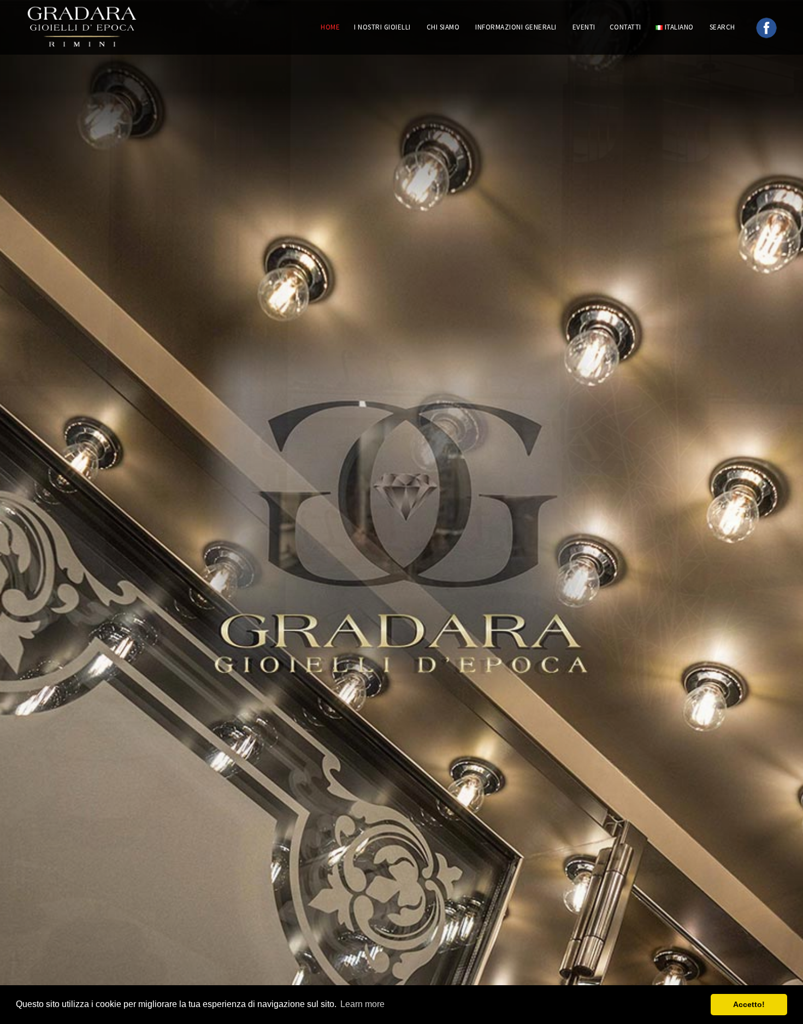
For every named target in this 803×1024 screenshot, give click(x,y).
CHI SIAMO (443, 27)
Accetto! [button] (749, 1004)
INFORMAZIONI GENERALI (516, 27)
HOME (330, 27)
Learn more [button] (362, 1004)
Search (723, 27)
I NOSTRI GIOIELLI (382, 27)
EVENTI (583, 27)
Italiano (678, 27)
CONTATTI (625, 27)
